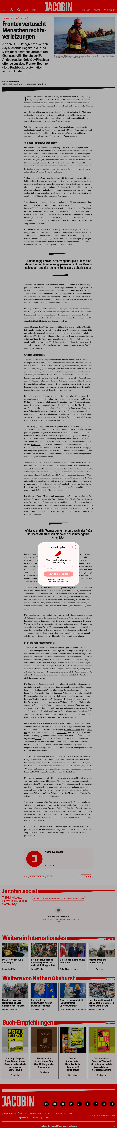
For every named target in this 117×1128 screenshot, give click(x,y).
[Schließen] (74, 547)
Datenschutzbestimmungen (57, 581)
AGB (62, 579)
